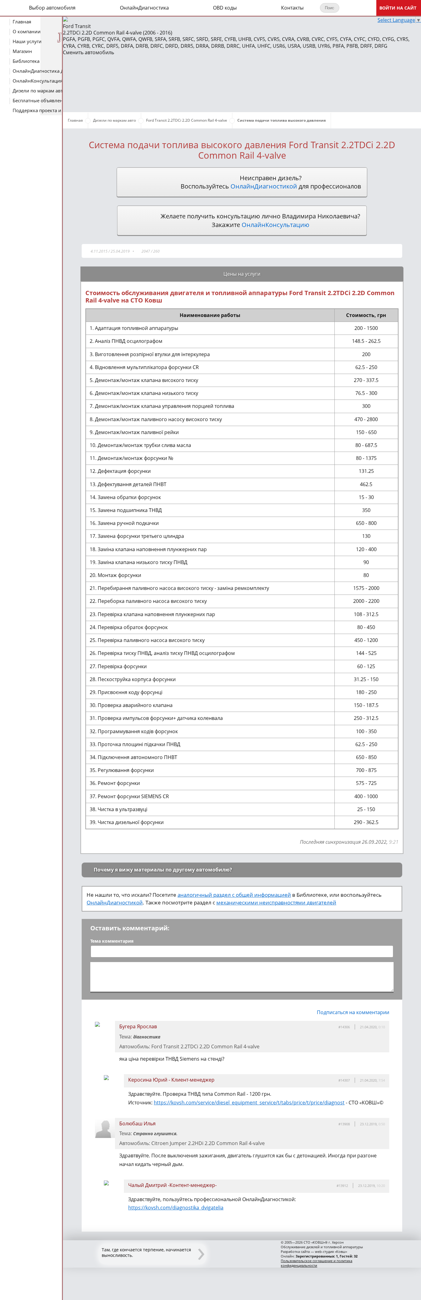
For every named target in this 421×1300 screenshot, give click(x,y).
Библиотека (26, 61)
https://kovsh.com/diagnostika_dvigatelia (175, 1207)
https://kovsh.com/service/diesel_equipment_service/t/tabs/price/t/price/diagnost (249, 1102)
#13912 (342, 1185)
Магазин (22, 51)
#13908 (344, 1124)
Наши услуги (27, 41)
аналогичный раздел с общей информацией (234, 894)
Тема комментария (111, 941)
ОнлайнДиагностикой (115, 902)
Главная (22, 21)
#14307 (344, 1080)
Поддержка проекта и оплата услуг (38, 110)
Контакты (292, 7)
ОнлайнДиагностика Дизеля (38, 71)
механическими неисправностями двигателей (276, 902)
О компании (27, 31)
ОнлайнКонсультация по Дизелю (38, 81)
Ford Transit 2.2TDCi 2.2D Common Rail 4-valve (186, 120)
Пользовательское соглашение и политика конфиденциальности (316, 1263)
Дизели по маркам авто (38, 90)
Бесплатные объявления (38, 100)
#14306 (344, 1027)
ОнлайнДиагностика (144, 7)
